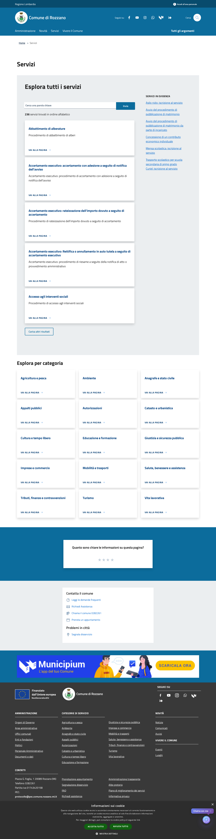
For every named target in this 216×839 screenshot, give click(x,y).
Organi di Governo (24, 722)
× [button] (212, 804)
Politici (18, 745)
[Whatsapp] (151, 17)
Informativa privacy (119, 796)
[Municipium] (160, 17)
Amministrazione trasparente (124, 779)
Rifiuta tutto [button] (120, 826)
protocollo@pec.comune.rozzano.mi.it (36, 796)
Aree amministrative (26, 728)
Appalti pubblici (70, 739)
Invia (125, 106)
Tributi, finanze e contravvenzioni (127, 745)
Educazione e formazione (75, 762)
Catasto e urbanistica (73, 751)
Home (22, 43)
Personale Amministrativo (29, 751)
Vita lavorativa (116, 756)
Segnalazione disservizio (75, 785)
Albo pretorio (116, 785)
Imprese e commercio (120, 728)
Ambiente (67, 728)
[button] (108, 833)
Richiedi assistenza (72, 796)
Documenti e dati (24, 757)
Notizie (159, 722)
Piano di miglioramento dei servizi (127, 790)
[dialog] (108, 820)
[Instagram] (144, 17)
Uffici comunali (23, 734)
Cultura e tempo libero (74, 757)
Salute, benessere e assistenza (125, 739)
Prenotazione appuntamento (77, 779)
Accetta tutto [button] (96, 826)
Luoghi (159, 755)
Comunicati (161, 728)
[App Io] (168, 17)
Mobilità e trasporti (119, 734)
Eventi (158, 749)
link (138, 820)
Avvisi (158, 734)
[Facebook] (128, 17)
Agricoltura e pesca (72, 722)
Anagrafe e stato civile (74, 734)
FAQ (64, 790)
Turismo (113, 751)
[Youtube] (136, 17)
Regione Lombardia (25, 4)
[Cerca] (197, 17)
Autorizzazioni (69, 745)
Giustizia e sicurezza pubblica (124, 722)
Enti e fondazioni (24, 739)
